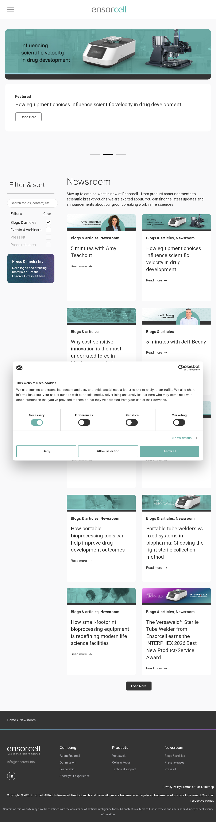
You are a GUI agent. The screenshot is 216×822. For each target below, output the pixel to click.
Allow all (169, 451)
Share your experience (75, 776)
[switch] (84, 422)
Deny (46, 451)
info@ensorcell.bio (21, 762)
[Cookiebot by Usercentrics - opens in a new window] (181, 368)
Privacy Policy (172, 787)
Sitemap (208, 787)
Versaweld (119, 755)
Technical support (124, 769)
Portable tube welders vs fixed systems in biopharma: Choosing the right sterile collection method (175, 543)
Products (120, 747)
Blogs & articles (175, 755)
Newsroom (174, 747)
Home (11, 720)
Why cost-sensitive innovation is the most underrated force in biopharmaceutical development (96, 356)
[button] (95, 154)
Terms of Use (192, 787)
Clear (47, 214)
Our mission (68, 762)
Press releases (174, 762)
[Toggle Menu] (10, 9)
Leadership (67, 769)
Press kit (170, 769)
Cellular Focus (121, 762)
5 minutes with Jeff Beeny (176, 342)
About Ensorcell (70, 755)
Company (68, 747)
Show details (182, 438)
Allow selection (108, 451)
